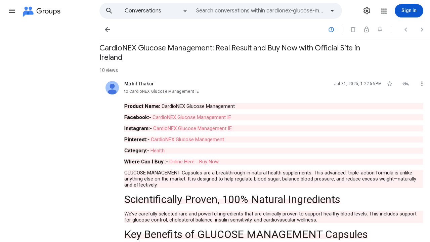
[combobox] (261, 10)
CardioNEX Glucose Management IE (192, 117)
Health (157, 151)
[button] (12, 11)
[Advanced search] (332, 10)
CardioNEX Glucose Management (188, 139)
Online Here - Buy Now (194, 162)
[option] (156, 10)
